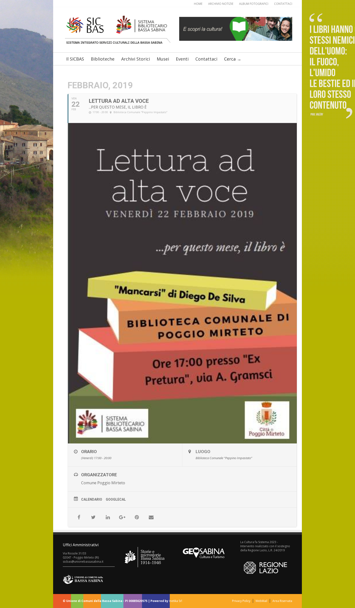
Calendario (91, 499)
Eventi (182, 59)
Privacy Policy (241, 601)
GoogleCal (116, 499)
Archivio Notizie (220, 4)
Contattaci (283, 4)
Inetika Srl (175, 601)
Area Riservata (282, 601)
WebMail (261, 601)
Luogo (203, 451)
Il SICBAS (75, 59)
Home (198, 4)
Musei (163, 59)
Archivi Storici (135, 59)
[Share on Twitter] (93, 517)
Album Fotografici (253, 4)
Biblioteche (102, 59)
